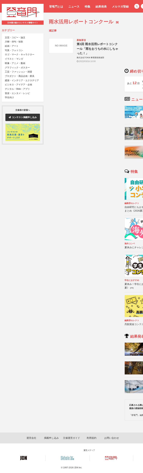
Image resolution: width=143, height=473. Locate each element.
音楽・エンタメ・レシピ (17, 93)
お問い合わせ (111, 437)
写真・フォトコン (14, 50)
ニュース (74, 6)
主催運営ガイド (71, 437)
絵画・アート (11, 46)
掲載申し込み (51, 437)
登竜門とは (56, 6)
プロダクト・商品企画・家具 (19, 76)
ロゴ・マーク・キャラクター (19, 54)
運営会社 (31, 437)
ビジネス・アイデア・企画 (18, 84)
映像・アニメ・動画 (15, 63)
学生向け (9, 97)
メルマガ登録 (120, 6)
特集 (87, 6)
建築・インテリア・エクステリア (22, 80)
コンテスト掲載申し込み (24, 117)
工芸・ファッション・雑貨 (18, 71)
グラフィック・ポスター (17, 67)
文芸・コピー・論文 (15, 37)
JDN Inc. (78, 467)
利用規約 (91, 437)
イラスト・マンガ (14, 59)
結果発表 (101, 6)
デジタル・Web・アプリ (17, 89)
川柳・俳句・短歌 (14, 41)
